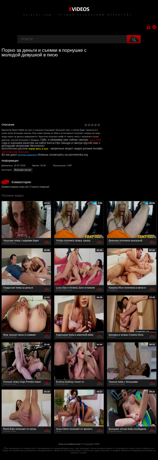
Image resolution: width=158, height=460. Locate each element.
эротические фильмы (15, 151)
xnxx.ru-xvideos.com (69, 444)
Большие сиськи (23, 170)
